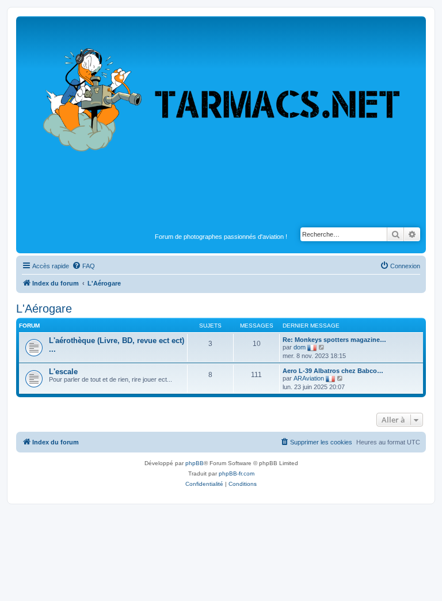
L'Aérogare (44, 308)
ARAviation (309, 378)
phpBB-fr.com (236, 473)
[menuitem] (83, 266)
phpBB (194, 463)
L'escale (63, 371)
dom (300, 347)
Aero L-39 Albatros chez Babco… (333, 370)
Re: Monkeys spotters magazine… (334, 339)
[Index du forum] (221, 124)
